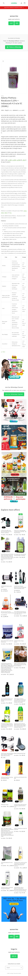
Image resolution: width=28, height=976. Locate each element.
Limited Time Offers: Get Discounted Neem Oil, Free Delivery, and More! (6, 531)
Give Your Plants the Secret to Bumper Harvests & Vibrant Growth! (7, 700)
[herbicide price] (14, 464)
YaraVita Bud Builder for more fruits (7, 863)
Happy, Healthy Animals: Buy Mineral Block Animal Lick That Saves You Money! (20, 664)
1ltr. (11, 212)
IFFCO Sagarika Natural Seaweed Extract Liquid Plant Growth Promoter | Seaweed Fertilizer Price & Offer (20, 700)
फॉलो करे (14, 956)
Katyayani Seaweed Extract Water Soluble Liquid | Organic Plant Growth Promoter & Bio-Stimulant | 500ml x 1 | (20, 725)
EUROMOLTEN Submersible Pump (6, 587)
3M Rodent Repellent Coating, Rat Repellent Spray (7, 778)
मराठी (11, 23)
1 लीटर (23, 160)
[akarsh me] (14, 381)
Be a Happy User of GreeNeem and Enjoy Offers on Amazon (20, 555)
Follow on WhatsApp (15, 47)
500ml (6, 212)
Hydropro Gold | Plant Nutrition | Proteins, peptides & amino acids (20, 805)
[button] (3, 3)
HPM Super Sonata (4, 804)
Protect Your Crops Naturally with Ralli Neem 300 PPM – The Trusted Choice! (20, 531)
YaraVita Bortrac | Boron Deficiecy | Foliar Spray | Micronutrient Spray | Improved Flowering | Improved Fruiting (20, 889)
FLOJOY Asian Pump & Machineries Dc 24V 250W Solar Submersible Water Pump (20, 587)
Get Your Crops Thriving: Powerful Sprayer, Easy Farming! (7, 612)
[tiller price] (14, 424)
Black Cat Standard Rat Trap (19, 753)
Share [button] (4, 351)
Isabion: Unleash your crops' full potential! (20, 829)
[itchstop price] (14, 502)
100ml (25, 210)
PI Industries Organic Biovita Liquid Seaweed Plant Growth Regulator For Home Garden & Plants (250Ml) (7, 725)
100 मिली (10, 160)
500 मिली (18, 160)
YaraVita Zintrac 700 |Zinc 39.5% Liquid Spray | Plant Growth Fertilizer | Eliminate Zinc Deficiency (20, 864)
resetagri (11, 973)
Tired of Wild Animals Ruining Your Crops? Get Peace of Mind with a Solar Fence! (20, 613)
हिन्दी (17, 23)
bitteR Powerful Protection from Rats (20, 778)
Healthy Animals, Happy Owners (19, 641)
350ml (2, 212)
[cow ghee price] (14, 451)
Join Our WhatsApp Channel (14, 394)
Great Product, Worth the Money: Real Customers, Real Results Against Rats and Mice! (7, 754)
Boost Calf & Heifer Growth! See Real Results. (7, 641)
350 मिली (14, 160)
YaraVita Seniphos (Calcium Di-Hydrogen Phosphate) (7, 888)
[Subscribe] (21, 967)
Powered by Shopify (17, 973)
